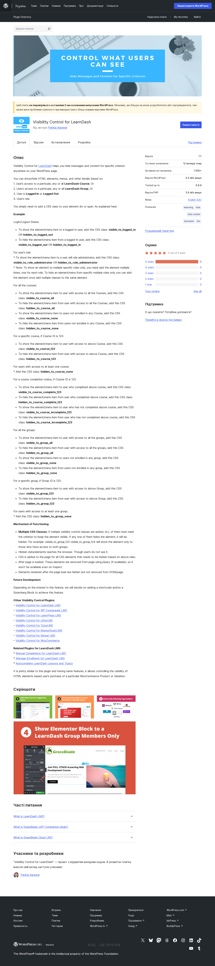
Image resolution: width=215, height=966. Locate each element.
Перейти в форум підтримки (163, 319)
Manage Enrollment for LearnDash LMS (40, 658)
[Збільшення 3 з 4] (131, 699)
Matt (171, 915)
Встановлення (60, 142)
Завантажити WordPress (192, 5)
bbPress (173, 920)
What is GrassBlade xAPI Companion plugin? (40, 827)
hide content (194, 214)
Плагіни (56, 920)
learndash (189, 221)
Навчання (95, 910)
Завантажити (190, 124)
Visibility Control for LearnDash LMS (38, 605)
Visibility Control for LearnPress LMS (38, 615)
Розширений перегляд (159, 230)
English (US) (195, 199)
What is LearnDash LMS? (29, 816)
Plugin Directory (22, 16)
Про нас (18, 910)
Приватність (20, 926)
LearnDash (45, 166)
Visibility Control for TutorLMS (34, 625)
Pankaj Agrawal (57, 127)
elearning (188, 207)
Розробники (97, 920)
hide (198, 207)
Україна (50, 944)
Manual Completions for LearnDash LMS (41, 653)
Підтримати (136, 920)
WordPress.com (177, 910)
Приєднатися (135, 910)
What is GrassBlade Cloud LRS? (33, 837)
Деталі (21, 142)
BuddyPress (175, 926)
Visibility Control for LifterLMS (34, 620)
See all (198, 291)
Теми (55, 915)
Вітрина (56, 910)
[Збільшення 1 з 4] (48, 699)
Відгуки (39, 142)
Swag (132, 926)
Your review (152, 291)
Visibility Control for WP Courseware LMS (41, 610)
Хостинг (18, 920)
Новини (17, 915)
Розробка (84, 142)
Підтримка (195, 142)
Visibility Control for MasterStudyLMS (39, 630)
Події (131, 915)
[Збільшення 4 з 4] (131, 725)
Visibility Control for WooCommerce (38, 640)
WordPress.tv (99, 926)
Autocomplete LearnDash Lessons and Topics (44, 663)
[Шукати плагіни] (49, 28)
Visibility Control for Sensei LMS (35, 635)
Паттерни (57, 926)
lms (198, 221)
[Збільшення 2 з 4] (89, 699)
